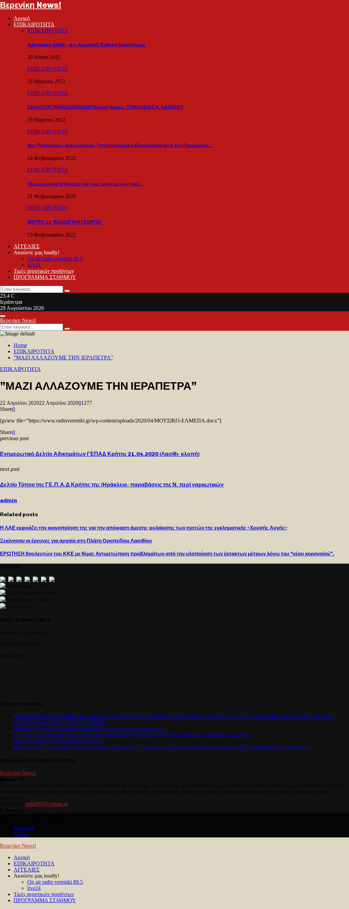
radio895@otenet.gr (47, 804)
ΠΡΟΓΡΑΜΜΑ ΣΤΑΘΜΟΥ (45, 277)
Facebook (24, 828)
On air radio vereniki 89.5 (55, 259)
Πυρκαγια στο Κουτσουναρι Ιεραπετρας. (58, 741)
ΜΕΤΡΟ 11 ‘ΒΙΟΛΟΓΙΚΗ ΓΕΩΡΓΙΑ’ (65, 222)
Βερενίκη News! (30, 5)
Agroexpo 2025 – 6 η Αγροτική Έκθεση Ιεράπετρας (86, 45)
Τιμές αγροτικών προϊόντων (44, 271)
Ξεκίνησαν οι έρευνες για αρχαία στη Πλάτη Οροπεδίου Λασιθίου (76, 541)
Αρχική (22, 18)
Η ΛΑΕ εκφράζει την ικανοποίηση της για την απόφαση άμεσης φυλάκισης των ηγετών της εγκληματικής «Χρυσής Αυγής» (143, 528)
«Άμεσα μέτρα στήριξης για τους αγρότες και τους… (85, 184)
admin (8, 500)
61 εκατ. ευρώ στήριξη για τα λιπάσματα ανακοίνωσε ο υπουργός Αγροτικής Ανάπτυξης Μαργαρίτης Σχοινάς (131, 735)
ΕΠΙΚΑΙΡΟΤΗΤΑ (34, 24)
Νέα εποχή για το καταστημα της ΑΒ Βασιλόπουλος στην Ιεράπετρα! (89, 729)
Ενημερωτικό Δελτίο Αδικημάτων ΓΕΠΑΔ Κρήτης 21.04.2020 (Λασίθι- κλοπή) (100, 454)
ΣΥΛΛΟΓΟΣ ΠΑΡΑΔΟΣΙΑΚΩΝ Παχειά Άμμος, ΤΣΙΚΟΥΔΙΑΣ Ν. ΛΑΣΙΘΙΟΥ (105, 107)
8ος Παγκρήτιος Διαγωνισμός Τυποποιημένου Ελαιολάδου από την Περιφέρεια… (120, 145)
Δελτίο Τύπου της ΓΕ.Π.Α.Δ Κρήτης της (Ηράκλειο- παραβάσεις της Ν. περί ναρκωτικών (112, 484)
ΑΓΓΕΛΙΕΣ (27, 246)
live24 (34, 265)
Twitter (21, 834)
